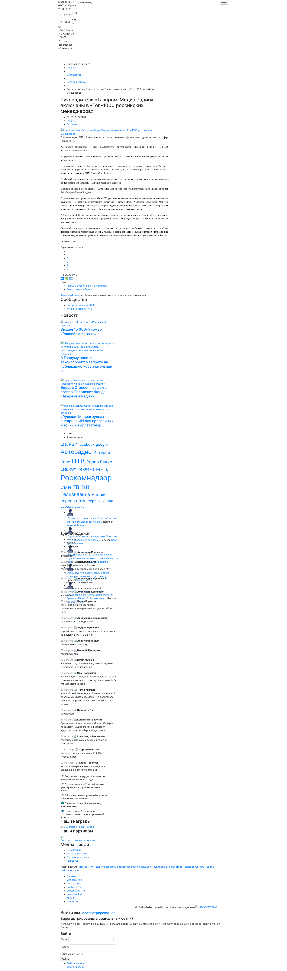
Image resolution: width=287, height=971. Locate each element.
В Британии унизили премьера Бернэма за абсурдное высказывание (84, 797)
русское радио (72, 506)
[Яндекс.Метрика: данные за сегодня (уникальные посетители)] (206, 907)
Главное (88, 58)
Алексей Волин (75, 525)
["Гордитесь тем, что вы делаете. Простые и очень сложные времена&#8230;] (70, 530)
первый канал (100, 501)
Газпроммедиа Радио (79, 289)
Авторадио (77, 451)
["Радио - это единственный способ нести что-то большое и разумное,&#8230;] (70, 512)
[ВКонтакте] (62, 278)
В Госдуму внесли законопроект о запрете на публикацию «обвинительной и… (86, 364)
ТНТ (85, 487)
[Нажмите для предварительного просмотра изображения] (114, 131)
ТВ (76, 487)
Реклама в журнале (78, 857)
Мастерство (122, 58)
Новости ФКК (182, 58)
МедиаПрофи (70, 58)
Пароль (65, 946)
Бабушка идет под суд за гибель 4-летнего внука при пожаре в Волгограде (84, 778)
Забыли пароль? (76, 963)
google (102, 444)
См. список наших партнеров (78, 840)
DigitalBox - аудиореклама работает (160, 866)
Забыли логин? (75, 966)
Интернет (102, 452)
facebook (87, 444)
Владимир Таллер (97, 561)
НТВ (79, 461)
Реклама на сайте (77, 853)
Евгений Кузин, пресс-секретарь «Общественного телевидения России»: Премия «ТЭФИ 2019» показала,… (90, 595)
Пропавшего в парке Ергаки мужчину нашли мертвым (81, 805)
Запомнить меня (73, 953)
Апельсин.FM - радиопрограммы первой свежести (108, 866)
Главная (71, 67)
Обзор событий (162, 58)
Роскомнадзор (86, 477)
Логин (64, 939)
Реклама (87, 469)
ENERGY (69, 444)
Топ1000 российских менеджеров (87, 285)
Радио (93, 461)
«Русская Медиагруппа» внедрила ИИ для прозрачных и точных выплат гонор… (87, 421)
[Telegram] (70, 278)
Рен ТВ (102, 469)
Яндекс (99, 494)
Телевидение (76, 494)
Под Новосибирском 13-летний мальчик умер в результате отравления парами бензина (82, 787)
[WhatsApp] (66, 278)
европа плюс (74, 500)
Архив (195, 58)
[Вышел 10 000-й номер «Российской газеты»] (88, 323)
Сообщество (141, 58)
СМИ (66, 487)
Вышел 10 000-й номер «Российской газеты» (81, 331)
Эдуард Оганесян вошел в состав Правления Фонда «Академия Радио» (84, 391)
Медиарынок (103, 58)
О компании (74, 849)
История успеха (76, 81)
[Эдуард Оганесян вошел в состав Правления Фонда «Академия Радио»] (88, 381)
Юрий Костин (85, 579)
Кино (66, 461)
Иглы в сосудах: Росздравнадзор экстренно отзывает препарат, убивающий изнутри (82, 814)
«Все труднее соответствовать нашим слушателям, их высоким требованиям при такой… (92, 558)
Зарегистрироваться (98, 913)
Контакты (209, 58)
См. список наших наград (79, 826)
